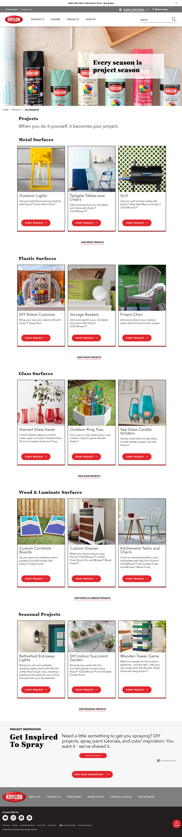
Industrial (26, 9)
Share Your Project (93, 755)
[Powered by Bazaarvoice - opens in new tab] (166, 760)
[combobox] (156, 19)
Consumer (12, 9)
